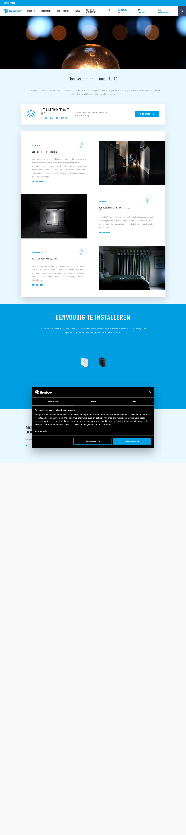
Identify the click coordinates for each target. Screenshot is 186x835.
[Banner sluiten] (150, 392)
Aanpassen (91, 441)
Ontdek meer (37, 181)
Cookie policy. (42, 431)
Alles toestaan (132, 441)
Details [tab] (93, 401)
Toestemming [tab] (52, 401)
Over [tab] (134, 401)
